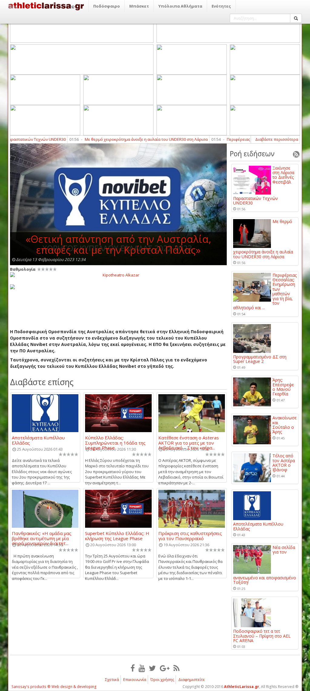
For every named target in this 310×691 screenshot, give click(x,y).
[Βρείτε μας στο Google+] (165, 668)
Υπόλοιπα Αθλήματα (180, 6)
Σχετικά (112, 679)
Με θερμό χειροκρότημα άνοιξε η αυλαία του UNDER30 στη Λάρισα (131, 139)
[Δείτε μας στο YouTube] (142, 668)
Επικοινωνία (134, 679)
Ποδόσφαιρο (106, 6)
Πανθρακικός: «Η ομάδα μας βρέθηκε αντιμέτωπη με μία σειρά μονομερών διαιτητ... (41, 535)
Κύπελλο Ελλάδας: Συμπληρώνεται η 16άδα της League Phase (115, 440)
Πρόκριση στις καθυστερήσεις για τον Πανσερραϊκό (190, 535)
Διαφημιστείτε (191, 679)
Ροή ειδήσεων (252, 153)
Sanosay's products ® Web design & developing (54, 686)
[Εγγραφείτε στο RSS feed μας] (176, 668)
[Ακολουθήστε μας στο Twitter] (152, 668)
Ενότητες (221, 6)
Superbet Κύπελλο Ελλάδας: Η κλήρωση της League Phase (117, 535)
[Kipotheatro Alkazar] (118, 274)
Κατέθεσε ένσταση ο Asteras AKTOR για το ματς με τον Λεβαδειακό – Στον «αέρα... (188, 440)
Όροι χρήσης (162, 679)
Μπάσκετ (139, 6)
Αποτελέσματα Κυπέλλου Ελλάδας (38, 440)
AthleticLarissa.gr (241, 686)
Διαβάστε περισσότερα (276, 139)
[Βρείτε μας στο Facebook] (132, 668)
